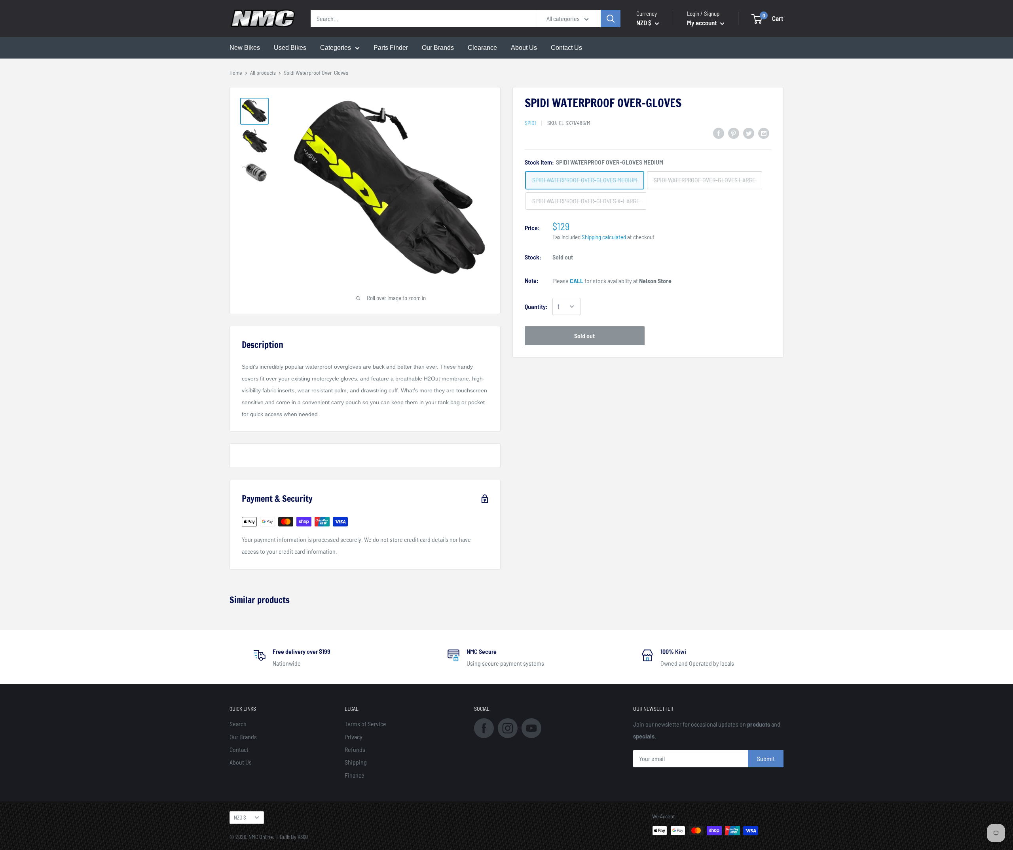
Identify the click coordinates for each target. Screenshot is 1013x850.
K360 (303, 836)
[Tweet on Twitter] (748, 133)
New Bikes (245, 47)
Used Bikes (290, 47)
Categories (335, 47)
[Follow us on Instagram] (508, 727)
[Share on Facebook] (718, 133)
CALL (576, 280)
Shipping (356, 762)
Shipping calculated (604, 236)
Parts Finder (391, 47)
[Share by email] (763, 133)
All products (263, 72)
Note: (532, 280)
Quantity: (536, 306)
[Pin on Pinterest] (733, 133)
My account (702, 23)
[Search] (610, 18)
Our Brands (438, 47)
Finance (354, 775)
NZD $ (240, 817)
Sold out (584, 335)
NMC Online (261, 836)
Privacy (353, 736)
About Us (524, 47)
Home (236, 72)
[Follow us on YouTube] (531, 727)
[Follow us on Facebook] (484, 727)
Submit (766, 758)
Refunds (355, 749)
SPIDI (530, 122)
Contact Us (566, 47)
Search (238, 723)
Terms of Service (365, 723)
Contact (239, 749)
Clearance (482, 47)
